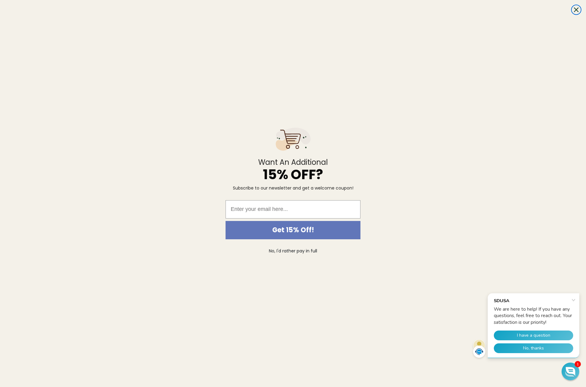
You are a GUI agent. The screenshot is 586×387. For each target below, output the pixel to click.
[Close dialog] (576, 10)
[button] (570, 371)
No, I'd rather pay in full (293, 251)
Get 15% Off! (293, 230)
